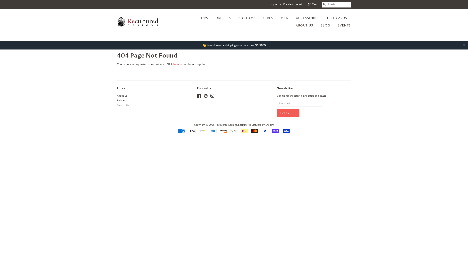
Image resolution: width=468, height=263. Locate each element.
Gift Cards (337, 18)
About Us (304, 26)
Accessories (308, 18)
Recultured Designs (226, 124)
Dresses (223, 18)
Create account (292, 4)
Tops (203, 18)
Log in (273, 4)
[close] (464, 44)
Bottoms (247, 18)
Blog (325, 26)
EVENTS (344, 26)
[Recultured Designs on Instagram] (212, 96)
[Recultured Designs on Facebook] (199, 96)
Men (284, 18)
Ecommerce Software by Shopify (256, 124)
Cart (315, 4)
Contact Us (123, 105)
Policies (121, 100)
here (176, 64)
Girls (268, 18)
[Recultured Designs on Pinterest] (206, 96)
